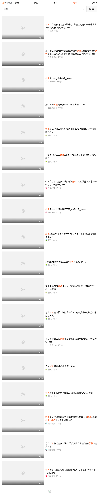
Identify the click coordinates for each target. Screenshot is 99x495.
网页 (17, 3)
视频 (75, 3)
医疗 (36, 3)
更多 (94, 3)
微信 (55, 3)
